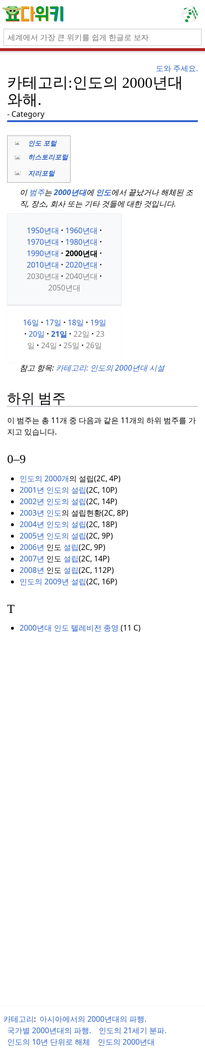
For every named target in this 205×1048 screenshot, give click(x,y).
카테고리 (18, 1019)
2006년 (32, 547)
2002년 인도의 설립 (53, 501)
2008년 (32, 570)
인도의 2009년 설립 (53, 581)
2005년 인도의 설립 (53, 535)
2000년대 (70, 192)
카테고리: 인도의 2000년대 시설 (110, 368)
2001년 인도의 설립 (53, 490)
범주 (36, 192)
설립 (71, 547)
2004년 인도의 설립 (53, 524)
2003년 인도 (41, 513)
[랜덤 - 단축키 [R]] (191, 14)
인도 (103, 192)
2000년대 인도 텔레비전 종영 (69, 628)
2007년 (32, 558)
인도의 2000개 (44, 478)
